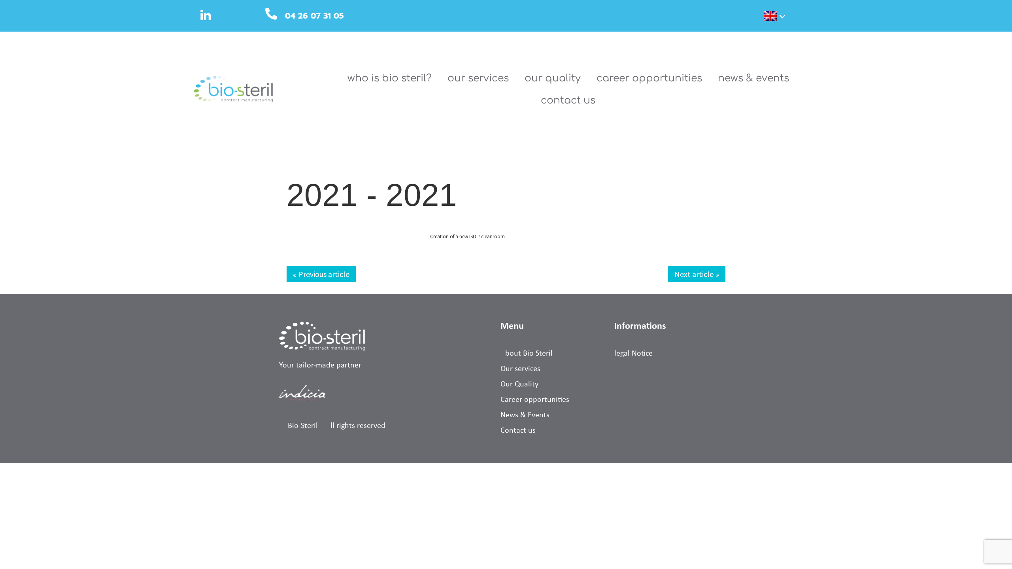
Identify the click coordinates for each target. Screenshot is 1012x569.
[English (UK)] (765, 17)
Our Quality (553, 78)
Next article (694, 274)
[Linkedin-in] (205, 16)
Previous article (323, 274)
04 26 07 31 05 (314, 16)
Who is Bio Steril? (389, 78)
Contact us (568, 100)
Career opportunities (649, 78)
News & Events (753, 78)
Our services (478, 78)
